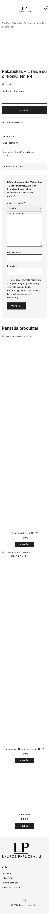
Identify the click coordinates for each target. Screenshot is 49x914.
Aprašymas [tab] (9, 136)
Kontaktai (6, 873)
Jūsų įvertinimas (16, 203)
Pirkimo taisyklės (10, 882)
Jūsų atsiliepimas (16, 213)
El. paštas (12, 266)
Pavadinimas (14, 252)
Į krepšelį (25, 110)
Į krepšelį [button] (24, 544)
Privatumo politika (11, 887)
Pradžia (5, 23)
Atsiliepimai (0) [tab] (11, 142)
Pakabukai (16, 23)
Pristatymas (7, 878)
